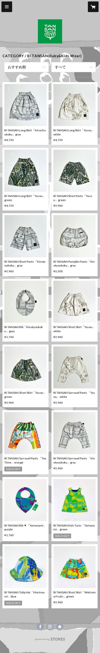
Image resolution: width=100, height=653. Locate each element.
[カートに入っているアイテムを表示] (93, 6)
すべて (60, 67)
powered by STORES (50, 640)
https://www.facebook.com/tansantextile (40, 626)
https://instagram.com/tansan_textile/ (50, 626)
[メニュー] (6, 6)
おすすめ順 (17, 67)
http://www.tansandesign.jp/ (59, 626)
